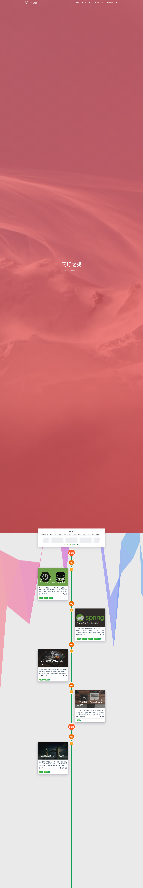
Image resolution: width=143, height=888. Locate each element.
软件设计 (64, 768)
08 (71, 563)
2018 (71, 727)
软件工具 (101, 875)
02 (71, 644)
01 (71, 685)
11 (71, 811)
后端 (65, 594)
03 (71, 603)
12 (71, 737)
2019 (72, 553)
